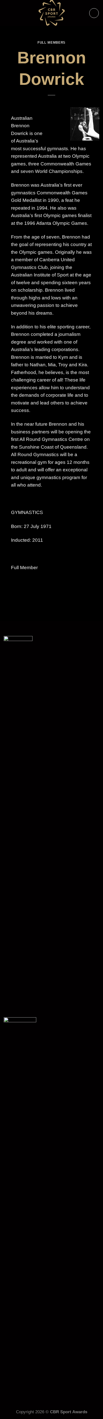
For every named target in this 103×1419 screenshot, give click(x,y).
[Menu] (94, 13)
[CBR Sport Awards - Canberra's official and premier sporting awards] (51, 13)
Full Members (52, 42)
